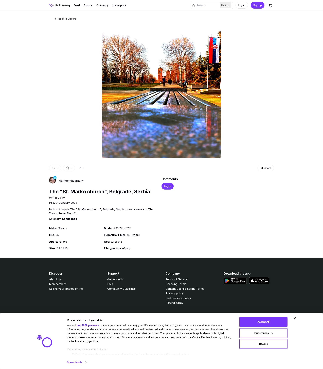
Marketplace (120, 5)
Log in (241, 5)
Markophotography (71, 180)
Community (102, 5)
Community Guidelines (121, 288)
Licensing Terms (176, 284)
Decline (263, 343)
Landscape (69, 218)
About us (55, 279)
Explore (88, 5)
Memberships (57, 284)
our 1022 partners (88, 325)
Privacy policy (175, 293)
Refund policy (174, 302)
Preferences (261, 333)
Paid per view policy (178, 298)
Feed (77, 5)
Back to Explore (67, 18)
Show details (74, 362)
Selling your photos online (66, 288)
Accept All (263, 321)
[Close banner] (295, 318)
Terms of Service (177, 279)
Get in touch (115, 279)
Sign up (257, 5)
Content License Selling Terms (185, 288)
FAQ (110, 284)
